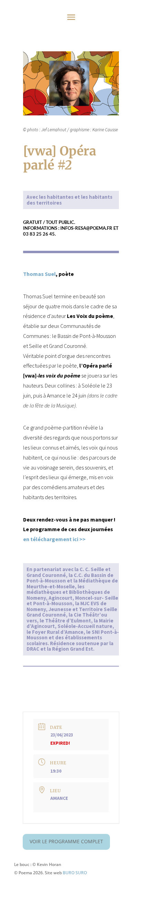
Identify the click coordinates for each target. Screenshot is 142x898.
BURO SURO (75, 873)
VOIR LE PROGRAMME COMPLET (66, 841)
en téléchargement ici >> (54, 539)
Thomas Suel (39, 273)
